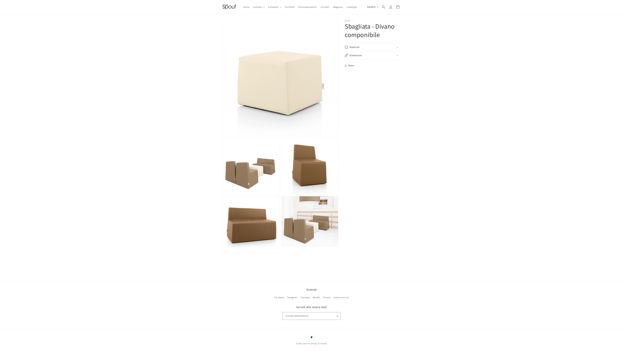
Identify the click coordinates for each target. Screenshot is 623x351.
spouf (305, 343)
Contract (305, 297)
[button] (258, 7)
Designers (292, 297)
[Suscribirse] (337, 316)
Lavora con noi (341, 297)
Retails (316, 297)
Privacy (326, 297)
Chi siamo (279, 297)
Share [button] (351, 65)
